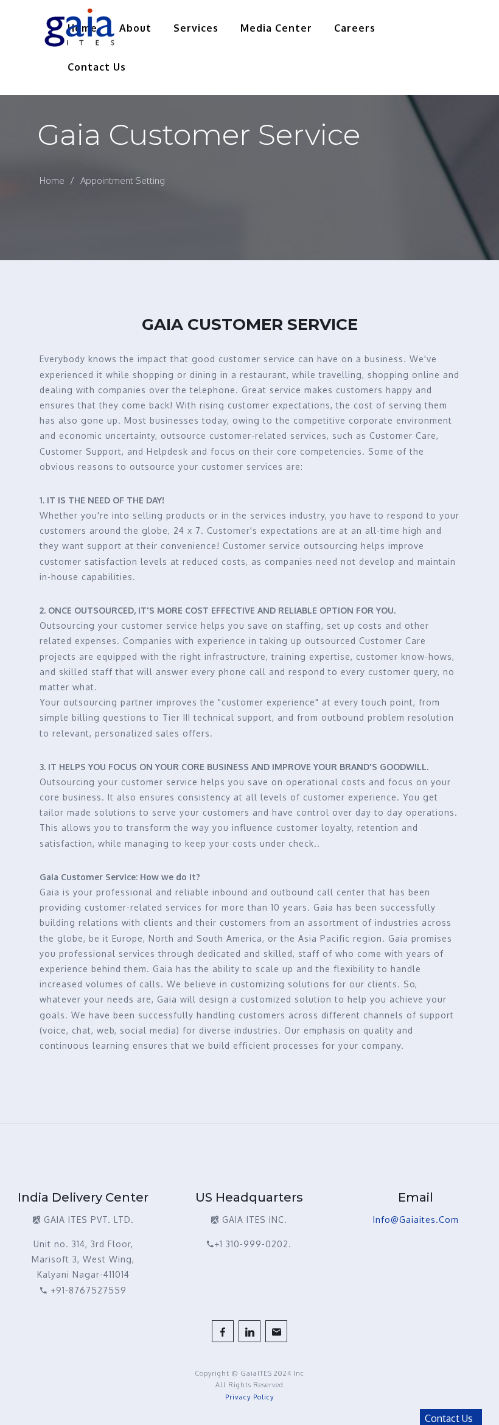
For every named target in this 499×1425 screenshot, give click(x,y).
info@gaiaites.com (416, 1219)
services (195, 28)
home (52, 180)
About (135, 28)
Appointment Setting (122, 180)
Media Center (276, 28)
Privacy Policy (249, 1397)
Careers (354, 28)
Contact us (97, 67)
